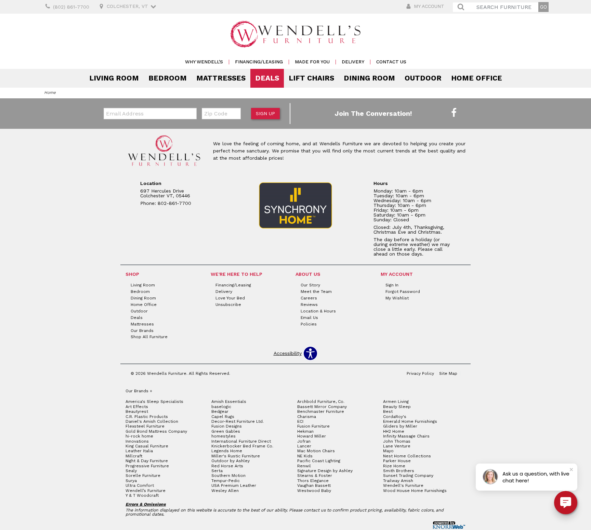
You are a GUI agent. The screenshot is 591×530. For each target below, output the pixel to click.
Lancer (304, 446)
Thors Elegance (313, 480)
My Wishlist (397, 298)
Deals (267, 78)
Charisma (306, 416)
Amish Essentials (228, 401)
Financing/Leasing (259, 62)
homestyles (223, 436)
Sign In (391, 285)
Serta (217, 470)
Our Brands (142, 330)
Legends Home (226, 450)
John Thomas (396, 441)
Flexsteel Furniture (145, 426)
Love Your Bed (230, 298)
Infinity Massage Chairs (406, 436)
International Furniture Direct (241, 441)
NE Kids (305, 456)
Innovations (137, 441)
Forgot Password (402, 291)
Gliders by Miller (400, 426)
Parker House (397, 460)
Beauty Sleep (397, 406)
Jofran (304, 441)
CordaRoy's (394, 416)
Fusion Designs (226, 426)
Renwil (304, 466)
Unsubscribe (228, 304)
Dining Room (369, 78)
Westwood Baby (314, 490)
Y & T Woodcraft (142, 495)
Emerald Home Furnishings (410, 421)
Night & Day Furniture (147, 460)
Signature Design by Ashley (325, 470)
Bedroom (167, 78)
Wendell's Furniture (403, 485)
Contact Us (391, 62)
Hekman (305, 431)
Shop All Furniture (149, 336)
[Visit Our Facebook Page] (453, 113)
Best (388, 411)
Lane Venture (396, 446)
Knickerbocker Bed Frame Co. (242, 446)
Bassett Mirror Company (322, 406)
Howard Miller (311, 436)
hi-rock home (139, 436)
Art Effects (137, 406)
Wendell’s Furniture (146, 490)
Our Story (310, 285)
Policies (309, 323)
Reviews (309, 304)
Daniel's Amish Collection (152, 421)
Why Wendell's (204, 62)
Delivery (353, 62)
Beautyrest (137, 411)
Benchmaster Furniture (320, 411)
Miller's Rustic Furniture (235, 456)
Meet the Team (316, 291)
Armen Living (396, 401)
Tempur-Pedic (225, 480)
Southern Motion (228, 475)
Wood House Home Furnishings (415, 490)
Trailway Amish (398, 480)
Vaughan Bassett (314, 485)
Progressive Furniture (147, 466)
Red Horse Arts (227, 466)
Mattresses (221, 78)
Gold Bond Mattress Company (156, 431)
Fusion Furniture (313, 426)
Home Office (476, 78)
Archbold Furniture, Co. (320, 401)
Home (50, 92)
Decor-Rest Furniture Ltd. (237, 421)
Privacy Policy (420, 373)
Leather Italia (139, 450)
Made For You (312, 62)
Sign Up (265, 113)
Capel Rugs (222, 416)
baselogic (221, 406)
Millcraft (134, 456)
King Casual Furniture (147, 446)
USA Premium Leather (233, 485)
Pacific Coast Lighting (318, 460)
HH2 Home (393, 431)
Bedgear (219, 411)
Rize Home (394, 466)
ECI (300, 421)
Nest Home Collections (407, 456)
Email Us (309, 317)
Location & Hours (318, 311)
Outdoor (423, 78)
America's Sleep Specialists (154, 401)
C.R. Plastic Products (147, 416)
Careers (309, 298)
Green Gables (225, 431)
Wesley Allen (225, 490)
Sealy (131, 470)
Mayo (388, 450)
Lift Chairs (311, 78)
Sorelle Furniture (143, 475)
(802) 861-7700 (71, 7)
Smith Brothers (398, 470)
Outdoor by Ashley (230, 460)
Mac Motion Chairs (316, 450)
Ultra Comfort (140, 485)
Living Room (114, 78)
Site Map (448, 373)
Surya (131, 480)
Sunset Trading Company (408, 475)
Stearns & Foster (314, 475)
